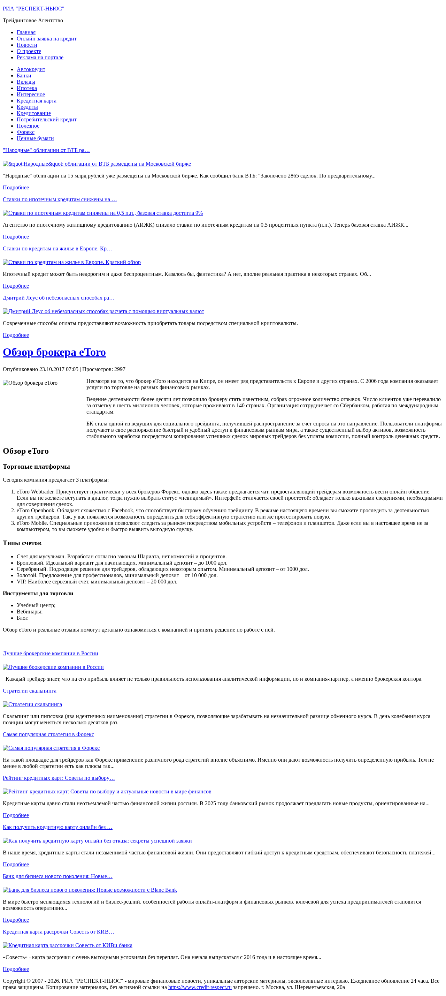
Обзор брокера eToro (54, 352)
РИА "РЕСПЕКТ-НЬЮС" (33, 9)
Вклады (26, 82)
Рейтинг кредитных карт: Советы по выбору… (59, 778)
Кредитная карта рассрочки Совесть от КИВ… (58, 932)
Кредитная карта (36, 101)
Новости (27, 45)
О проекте (29, 51)
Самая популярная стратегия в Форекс (48, 734)
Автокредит (31, 69)
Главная (26, 32)
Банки (24, 75)
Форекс (25, 132)
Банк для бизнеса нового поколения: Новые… (58, 876)
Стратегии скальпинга (29, 691)
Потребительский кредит (47, 119)
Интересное (31, 94)
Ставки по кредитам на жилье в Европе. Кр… (57, 248)
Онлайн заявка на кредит (47, 39)
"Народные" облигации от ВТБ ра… (46, 150)
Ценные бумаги (35, 138)
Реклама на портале (40, 57)
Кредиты (27, 107)
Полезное (28, 126)
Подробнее (16, 187)
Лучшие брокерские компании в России (50, 653)
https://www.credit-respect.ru (200, 987)
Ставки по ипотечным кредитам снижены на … (60, 199)
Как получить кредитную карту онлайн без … (58, 827)
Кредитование (34, 113)
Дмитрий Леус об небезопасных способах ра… (59, 298)
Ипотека (27, 88)
